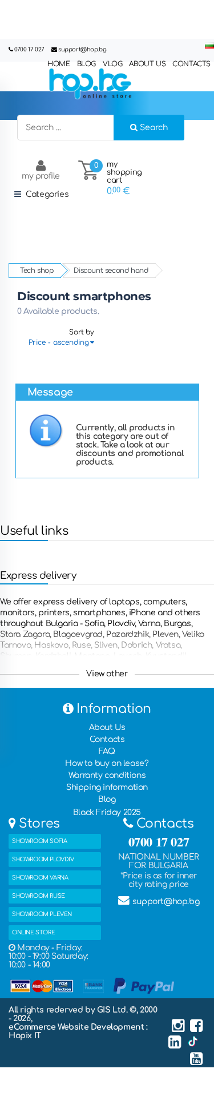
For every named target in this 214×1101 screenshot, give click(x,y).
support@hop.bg (82, 49)
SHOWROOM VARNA (40, 877)
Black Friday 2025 (107, 812)
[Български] (209, 46)
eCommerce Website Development (77, 1027)
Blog (106, 799)
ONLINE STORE (33, 932)
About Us (107, 727)
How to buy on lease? (106, 763)
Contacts (107, 739)
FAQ (107, 751)
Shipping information (107, 787)
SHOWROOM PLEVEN (42, 914)
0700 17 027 (29, 49)
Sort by (81, 332)
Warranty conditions (107, 775)
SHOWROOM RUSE (38, 896)
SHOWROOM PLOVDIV (43, 859)
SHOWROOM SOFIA (39, 841)
